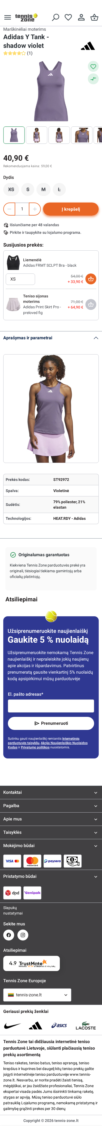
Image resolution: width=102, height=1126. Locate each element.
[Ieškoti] (55, 17)
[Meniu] (7, 17)
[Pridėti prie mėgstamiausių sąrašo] (93, 66)
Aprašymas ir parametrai (27, 337)
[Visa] (12, 860)
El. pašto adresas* (25, 694)
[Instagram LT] (22, 935)
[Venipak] (32, 892)
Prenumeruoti (54, 723)
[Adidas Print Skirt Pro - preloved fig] (13, 304)
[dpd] (12, 892)
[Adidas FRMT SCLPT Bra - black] (13, 262)
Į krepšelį (71, 209)
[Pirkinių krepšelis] (94, 17)
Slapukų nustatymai (8, 910)
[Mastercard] (32, 860)
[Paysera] (52, 860)
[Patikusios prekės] (68, 17)
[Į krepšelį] (90, 278)
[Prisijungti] (81, 17)
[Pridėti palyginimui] (93, 78)
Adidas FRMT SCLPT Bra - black (49, 265)
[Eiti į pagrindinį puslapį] (26, 17)
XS (13, 190)
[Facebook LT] (8, 935)
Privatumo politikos (35, 747)
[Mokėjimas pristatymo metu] (73, 860)
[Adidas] (88, 45)
